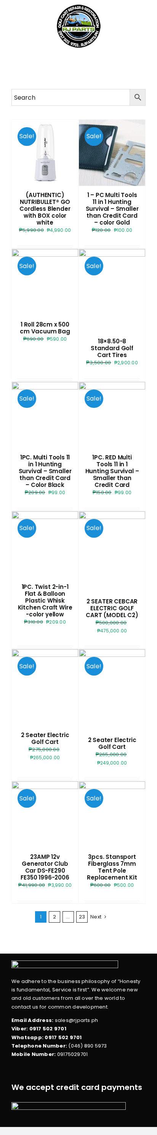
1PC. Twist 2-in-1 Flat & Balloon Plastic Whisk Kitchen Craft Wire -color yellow (45, 600)
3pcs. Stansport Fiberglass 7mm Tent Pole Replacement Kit (112, 867)
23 (82, 916)
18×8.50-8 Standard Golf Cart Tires (112, 348)
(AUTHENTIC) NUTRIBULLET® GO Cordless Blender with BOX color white (44, 208)
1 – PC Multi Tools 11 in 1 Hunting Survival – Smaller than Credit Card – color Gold (112, 208)
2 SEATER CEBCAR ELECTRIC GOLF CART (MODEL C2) (112, 608)
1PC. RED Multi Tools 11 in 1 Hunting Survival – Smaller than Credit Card (112, 471)
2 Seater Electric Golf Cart (45, 738)
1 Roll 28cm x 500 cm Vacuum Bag (45, 327)
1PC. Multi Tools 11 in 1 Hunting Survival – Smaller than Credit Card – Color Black (45, 471)
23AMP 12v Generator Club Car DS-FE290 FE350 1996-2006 (45, 867)
